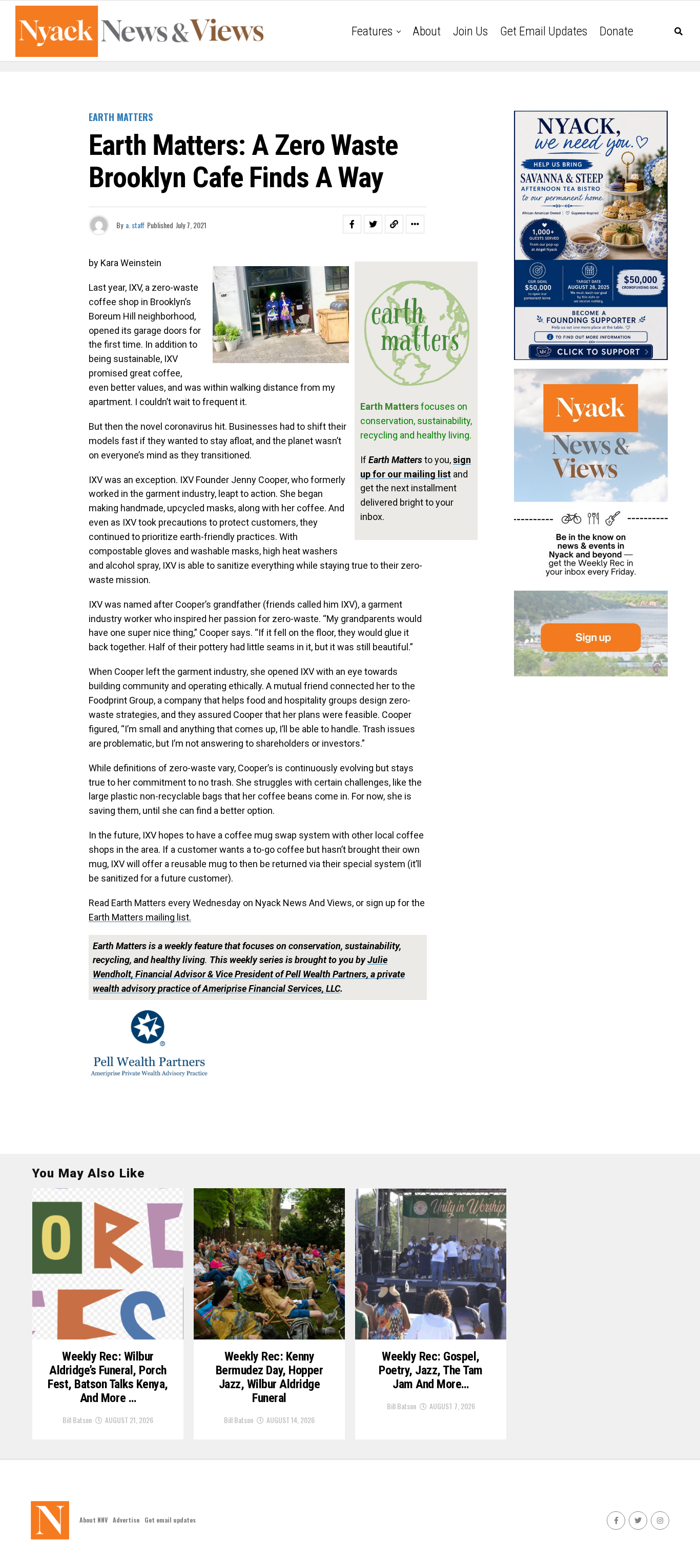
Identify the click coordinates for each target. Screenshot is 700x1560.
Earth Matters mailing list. (140, 917)
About (427, 31)
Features (372, 31)
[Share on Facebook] (352, 224)
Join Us (470, 31)
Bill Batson (77, 1419)
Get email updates (543, 31)
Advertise (126, 1519)
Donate (616, 31)
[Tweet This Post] (373, 224)
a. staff (135, 224)
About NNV (93, 1519)
